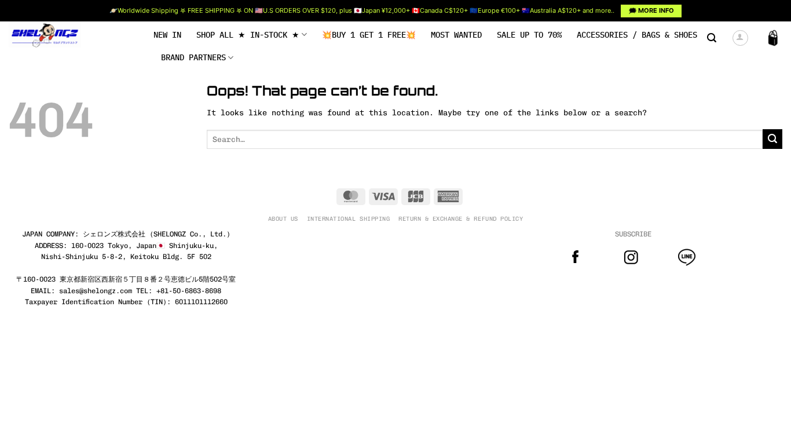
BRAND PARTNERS (193, 57)
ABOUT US (283, 218)
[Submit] (772, 139)
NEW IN (167, 35)
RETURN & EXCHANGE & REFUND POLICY (460, 218)
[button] (711, 38)
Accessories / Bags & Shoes (637, 35)
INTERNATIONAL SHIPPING (348, 218)
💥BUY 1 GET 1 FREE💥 (369, 35)
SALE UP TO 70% (529, 35)
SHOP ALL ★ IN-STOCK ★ (247, 35)
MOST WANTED (456, 35)
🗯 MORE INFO (651, 10)
